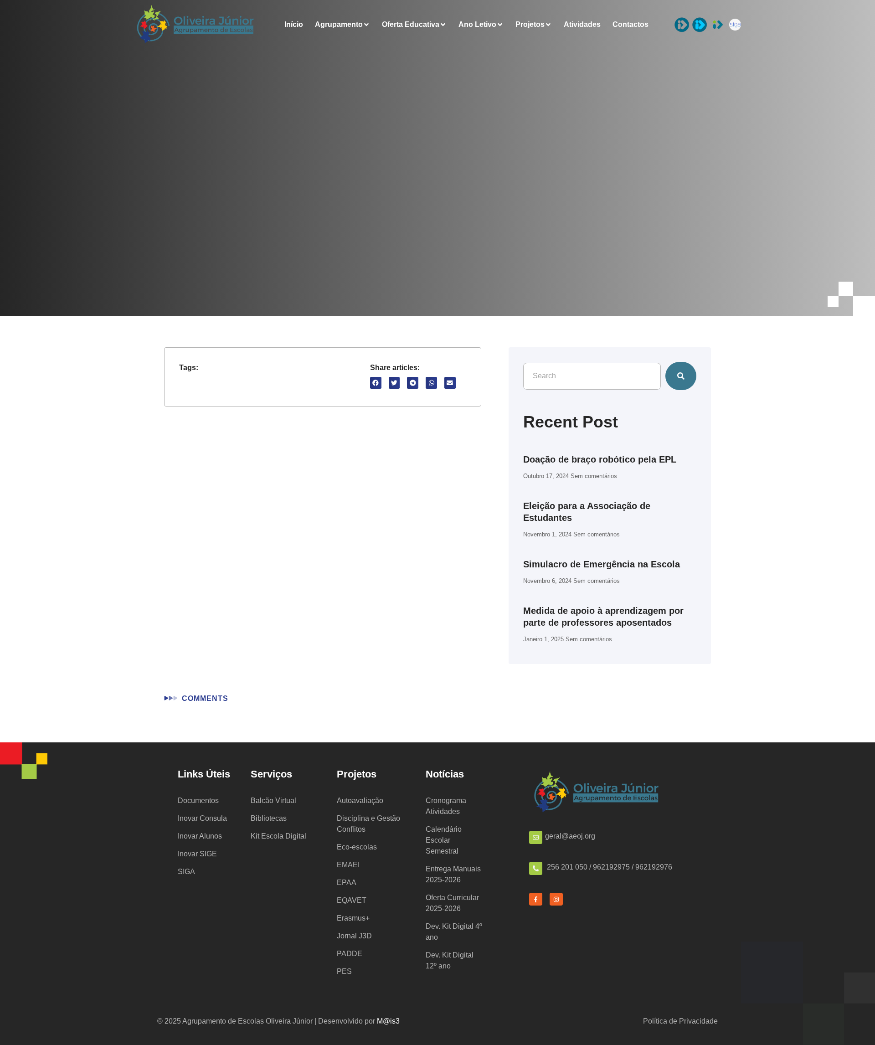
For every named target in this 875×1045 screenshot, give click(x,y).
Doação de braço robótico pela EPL (599, 459)
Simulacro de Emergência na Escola (601, 564)
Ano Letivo (477, 24)
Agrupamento (339, 24)
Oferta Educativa (410, 24)
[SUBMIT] (680, 376)
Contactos (630, 24)
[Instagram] (556, 899)
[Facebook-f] (535, 899)
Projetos (530, 24)
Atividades (582, 24)
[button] (375, 382)
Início (293, 24)
